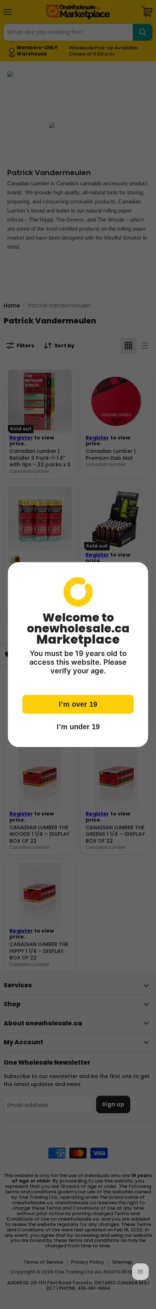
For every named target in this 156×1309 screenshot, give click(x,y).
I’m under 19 (78, 727)
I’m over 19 (78, 704)
